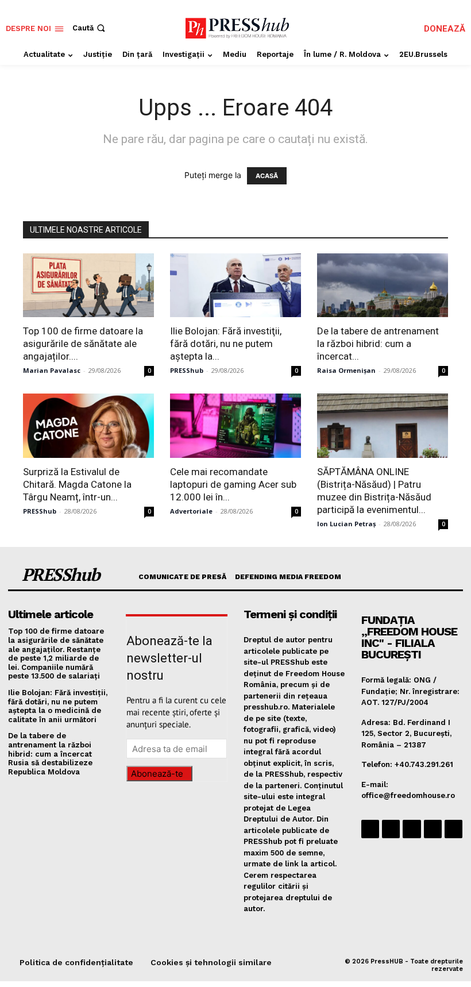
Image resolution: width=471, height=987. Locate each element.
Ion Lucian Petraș (346, 523)
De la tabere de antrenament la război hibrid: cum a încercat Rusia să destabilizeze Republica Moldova (50, 753)
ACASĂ (267, 176)
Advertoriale (191, 511)
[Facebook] (370, 829)
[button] (89, 28)
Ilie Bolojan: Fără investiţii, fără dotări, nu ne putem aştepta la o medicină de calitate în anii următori (57, 706)
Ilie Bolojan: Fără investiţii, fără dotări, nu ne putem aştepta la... (225, 343)
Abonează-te (157, 773)
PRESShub (186, 370)
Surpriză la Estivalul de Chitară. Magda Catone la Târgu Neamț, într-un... (77, 484)
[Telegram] (411, 829)
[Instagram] (391, 829)
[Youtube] (453, 829)
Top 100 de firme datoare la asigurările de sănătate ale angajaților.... (83, 343)
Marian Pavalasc (51, 370)
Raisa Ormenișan (346, 370)
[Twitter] (433, 829)
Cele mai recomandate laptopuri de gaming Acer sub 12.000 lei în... (233, 484)
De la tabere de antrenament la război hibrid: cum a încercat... (378, 343)
